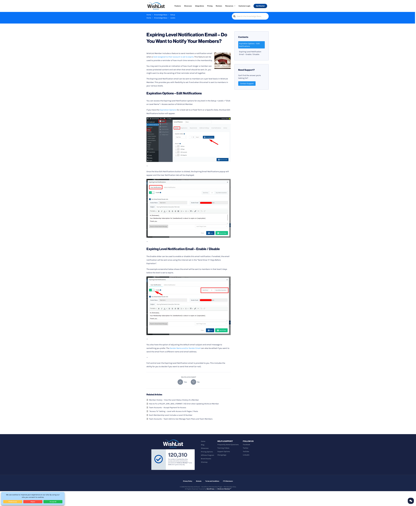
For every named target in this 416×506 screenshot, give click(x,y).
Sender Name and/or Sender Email (185, 348)
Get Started (260, 6)
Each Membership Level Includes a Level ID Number (170, 415)
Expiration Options (168, 110)
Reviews (219, 6)
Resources (229, 6)
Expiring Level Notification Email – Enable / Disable (250, 53)
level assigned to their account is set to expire (173, 57)
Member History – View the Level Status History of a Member (174, 400)
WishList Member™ (224, 489)
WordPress (210, 489)
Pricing (210, 6)
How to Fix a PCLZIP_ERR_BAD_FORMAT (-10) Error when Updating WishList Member (184, 404)
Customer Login (244, 6)
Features (178, 6)
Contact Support (247, 83)
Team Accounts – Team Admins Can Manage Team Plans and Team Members (181, 419)
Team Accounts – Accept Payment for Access (167, 407)
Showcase (188, 6)
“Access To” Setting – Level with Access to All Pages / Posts (173, 411)
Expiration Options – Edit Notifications (249, 44)
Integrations (199, 6)
